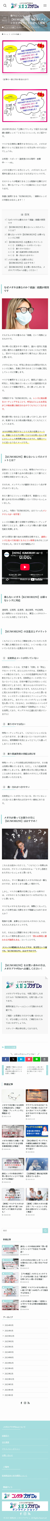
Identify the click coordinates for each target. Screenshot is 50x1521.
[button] (5, 1059)
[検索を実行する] (45, 1230)
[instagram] (25, 1403)
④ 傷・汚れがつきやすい (23, 255)
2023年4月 (9, 1368)
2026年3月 (9, 1325)
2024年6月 (9, 1363)
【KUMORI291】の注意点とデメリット (25, 241)
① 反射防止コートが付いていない (26, 245)
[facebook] (21, 1403)
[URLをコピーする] (44, 1059)
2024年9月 (9, 1352)
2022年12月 (9, 1379)
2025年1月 (9, 1346)
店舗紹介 (5, 1435)
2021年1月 (9, 1395)
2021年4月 (9, 1389)
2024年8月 (9, 1357)
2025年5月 (9, 1341)
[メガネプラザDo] (25, 5)
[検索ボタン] (5, 5)
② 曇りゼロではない (21, 248)
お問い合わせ (7, 1455)
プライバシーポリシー (11, 1448)
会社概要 (5, 1442)
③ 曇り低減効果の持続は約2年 (25, 252)
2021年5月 (9, 1384)
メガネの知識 (9, 27)
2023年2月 (9, 1373)
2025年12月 (9, 1336)
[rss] (28, 1403)
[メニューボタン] (45, 5)
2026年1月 (9, 1330)
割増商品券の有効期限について (14, 1475)
